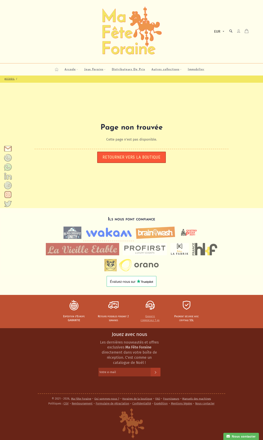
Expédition (161, 403)
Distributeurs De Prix (128, 69)
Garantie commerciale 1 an (150, 318)
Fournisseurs (171, 398)
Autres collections (165, 69)
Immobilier (196, 69)
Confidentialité (141, 403)
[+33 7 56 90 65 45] (8, 160)
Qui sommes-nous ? (106, 398)
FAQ (157, 398)
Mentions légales (181, 403)
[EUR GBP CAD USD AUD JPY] (218, 31)
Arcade (70, 69)
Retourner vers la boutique (131, 157)
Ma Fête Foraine (81, 398)
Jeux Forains (93, 69)
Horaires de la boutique (137, 398)
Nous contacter (205, 403)
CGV (66, 403)
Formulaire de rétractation (112, 403)
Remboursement (82, 403)
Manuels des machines (196, 398)
